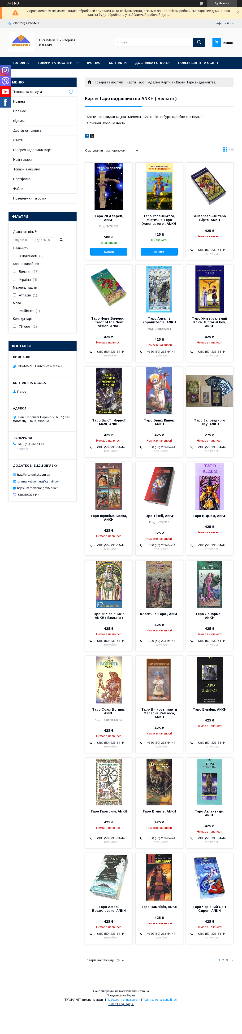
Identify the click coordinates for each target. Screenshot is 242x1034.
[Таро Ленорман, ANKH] (209, 584)
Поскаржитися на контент (123, 999)
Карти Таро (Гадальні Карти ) (150, 82)
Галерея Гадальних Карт (32, 150)
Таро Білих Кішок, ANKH (159, 422)
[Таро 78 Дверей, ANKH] (108, 186)
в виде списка (231, 150)
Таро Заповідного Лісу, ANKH (209, 422)
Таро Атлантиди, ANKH (209, 813)
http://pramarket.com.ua (33, 474)
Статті (18, 140)
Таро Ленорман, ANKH (209, 616)
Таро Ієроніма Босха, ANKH (109, 517)
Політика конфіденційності (160, 999)
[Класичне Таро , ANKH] (159, 584)
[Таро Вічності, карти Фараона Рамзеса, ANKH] (159, 679)
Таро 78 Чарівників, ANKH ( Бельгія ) (108, 616)
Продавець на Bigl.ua (121, 995)
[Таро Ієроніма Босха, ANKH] (108, 486)
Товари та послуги (54, 63)
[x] (92, 136)
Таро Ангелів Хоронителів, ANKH (159, 320)
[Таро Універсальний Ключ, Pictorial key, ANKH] (209, 288)
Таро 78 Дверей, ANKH (109, 218)
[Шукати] (199, 42)
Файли (18, 189)
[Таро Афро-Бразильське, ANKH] (108, 877)
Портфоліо (21, 179)
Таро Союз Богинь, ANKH (108, 711)
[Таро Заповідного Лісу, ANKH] (209, 390)
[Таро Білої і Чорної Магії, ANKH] (108, 390)
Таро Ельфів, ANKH (209, 709)
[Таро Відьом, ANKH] (209, 486)
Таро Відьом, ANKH (209, 516)
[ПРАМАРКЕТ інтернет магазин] (21, 50)
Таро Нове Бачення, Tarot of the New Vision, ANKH (108, 322)
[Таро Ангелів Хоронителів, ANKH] (159, 288)
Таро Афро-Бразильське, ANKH (109, 908)
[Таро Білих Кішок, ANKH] (159, 390)
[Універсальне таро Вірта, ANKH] (209, 186)
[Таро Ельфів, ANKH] (209, 679)
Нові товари (22, 159)
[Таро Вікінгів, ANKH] (159, 781)
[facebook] (87, 136)
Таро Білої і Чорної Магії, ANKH (108, 422)
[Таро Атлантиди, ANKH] (209, 781)
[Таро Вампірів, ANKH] (159, 877)
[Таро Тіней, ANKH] (159, 486)
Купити (109, 251)
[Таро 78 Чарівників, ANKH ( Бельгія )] (108, 584)
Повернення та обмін (198, 63)
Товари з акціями (26, 169)
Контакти (118, 63)
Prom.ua (143, 991)
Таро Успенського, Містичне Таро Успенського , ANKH (159, 220)
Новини (19, 101)
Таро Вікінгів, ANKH (159, 811)
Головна (21, 63)
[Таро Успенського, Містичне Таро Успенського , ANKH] (159, 186)
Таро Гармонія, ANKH (109, 811)
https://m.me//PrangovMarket (37, 488)
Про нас (93, 63)
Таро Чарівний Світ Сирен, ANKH (209, 908)
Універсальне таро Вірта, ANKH (209, 218)
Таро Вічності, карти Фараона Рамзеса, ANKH (159, 713)
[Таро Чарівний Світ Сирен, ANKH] (209, 877)
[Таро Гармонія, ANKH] (108, 781)
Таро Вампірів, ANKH (159, 907)
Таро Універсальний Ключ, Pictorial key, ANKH (209, 322)
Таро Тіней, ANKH (159, 516)
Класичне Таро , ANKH (159, 614)
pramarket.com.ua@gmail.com (38, 481)
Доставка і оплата (152, 63)
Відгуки (19, 121)
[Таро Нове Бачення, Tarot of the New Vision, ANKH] (108, 288)
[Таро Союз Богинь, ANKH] (108, 679)
